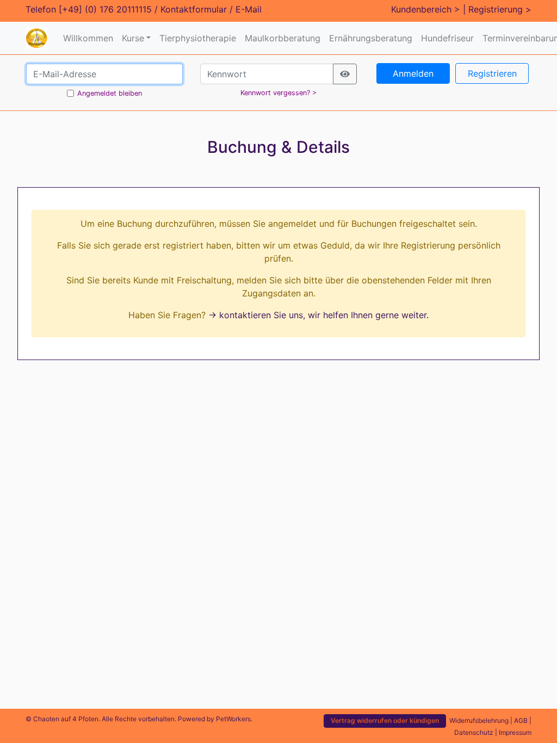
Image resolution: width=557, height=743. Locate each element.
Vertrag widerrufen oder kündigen (385, 720)
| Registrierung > (497, 9)
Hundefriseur (447, 38)
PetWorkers (233, 719)
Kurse (133, 38)
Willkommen (88, 38)
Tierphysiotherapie (197, 38)
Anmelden (413, 73)
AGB (521, 720)
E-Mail (249, 9)
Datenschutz (473, 732)
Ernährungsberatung (370, 38)
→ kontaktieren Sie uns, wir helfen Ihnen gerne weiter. (318, 314)
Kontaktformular (193, 9)
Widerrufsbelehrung (479, 720)
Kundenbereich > (425, 9)
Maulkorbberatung (282, 38)
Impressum (515, 732)
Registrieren (492, 73)
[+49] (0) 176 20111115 (105, 9)
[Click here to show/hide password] (345, 74)
